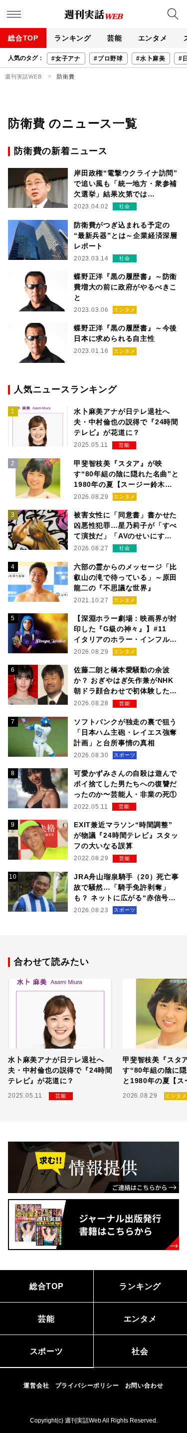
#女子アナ (66, 58)
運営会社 (36, 1385)
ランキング (72, 38)
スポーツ (46, 1351)
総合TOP (23, 38)
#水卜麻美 (151, 58)
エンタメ (153, 38)
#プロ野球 (108, 58)
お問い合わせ (144, 1385)
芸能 (114, 38)
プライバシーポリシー (87, 1385)
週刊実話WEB (23, 76)
